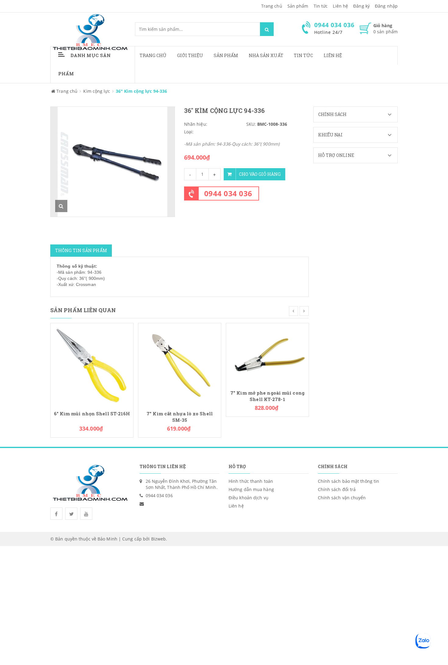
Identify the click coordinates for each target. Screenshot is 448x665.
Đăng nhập (386, 6)
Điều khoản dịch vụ (248, 498)
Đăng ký (361, 6)
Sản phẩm (226, 55)
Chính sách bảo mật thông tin (348, 481)
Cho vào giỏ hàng (260, 174)
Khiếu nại (330, 135)
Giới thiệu (190, 55)
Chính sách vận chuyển (342, 498)
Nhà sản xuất (266, 55)
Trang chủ (271, 6)
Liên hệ (340, 6)
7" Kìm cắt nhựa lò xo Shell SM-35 (180, 416)
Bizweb (158, 539)
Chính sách (332, 114)
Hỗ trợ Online (336, 155)
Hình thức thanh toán (251, 481)
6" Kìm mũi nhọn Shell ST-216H (92, 413)
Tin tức (303, 55)
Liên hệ (333, 55)
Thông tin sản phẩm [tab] (81, 250)
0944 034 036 (228, 193)
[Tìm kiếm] (267, 29)
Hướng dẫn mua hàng (251, 489)
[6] (92, 364)
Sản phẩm (297, 6)
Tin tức (321, 6)
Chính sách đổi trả (337, 489)
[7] (179, 364)
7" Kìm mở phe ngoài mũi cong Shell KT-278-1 (267, 396)
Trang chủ (153, 55)
